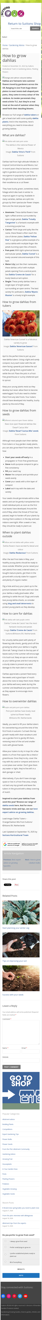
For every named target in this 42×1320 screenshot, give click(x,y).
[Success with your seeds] (21, 978)
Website (5, 1057)
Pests (4, 1174)
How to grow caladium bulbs (32, 861)
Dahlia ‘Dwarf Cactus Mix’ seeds (23, 431)
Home (5, 45)
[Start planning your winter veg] (21, 912)
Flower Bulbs (7, 1139)
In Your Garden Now (10, 1169)
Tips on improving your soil (14, 961)
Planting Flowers (8, 1179)
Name (5, 1048)
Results (21, 1269)
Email (24, 1048)
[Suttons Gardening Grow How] (21, 11)
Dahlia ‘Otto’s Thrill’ (21, 152)
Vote (21, 1275)
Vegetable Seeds (8, 1194)
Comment (6, 1019)
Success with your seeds (12, 994)
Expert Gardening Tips (10, 1134)
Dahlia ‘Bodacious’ (17, 553)
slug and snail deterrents (19, 603)
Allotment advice (8, 1119)
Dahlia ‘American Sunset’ (21, 346)
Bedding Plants (7, 1124)
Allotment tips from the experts (14, 1223)
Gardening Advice (16, 45)
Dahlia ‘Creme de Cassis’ (20, 274)
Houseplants (7, 1164)
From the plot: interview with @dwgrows (17, 1215)
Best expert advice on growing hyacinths (12, 862)
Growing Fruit (7, 1159)
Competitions (7, 1129)
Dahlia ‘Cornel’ (28, 254)
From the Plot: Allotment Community (16, 1149)
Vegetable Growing (9, 1189)
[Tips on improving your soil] (21, 944)
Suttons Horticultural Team (15, 835)
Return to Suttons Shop (24, 23)
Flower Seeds (7, 1144)
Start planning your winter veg (15, 928)
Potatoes (5, 1184)
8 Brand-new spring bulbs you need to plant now (20, 1208)
